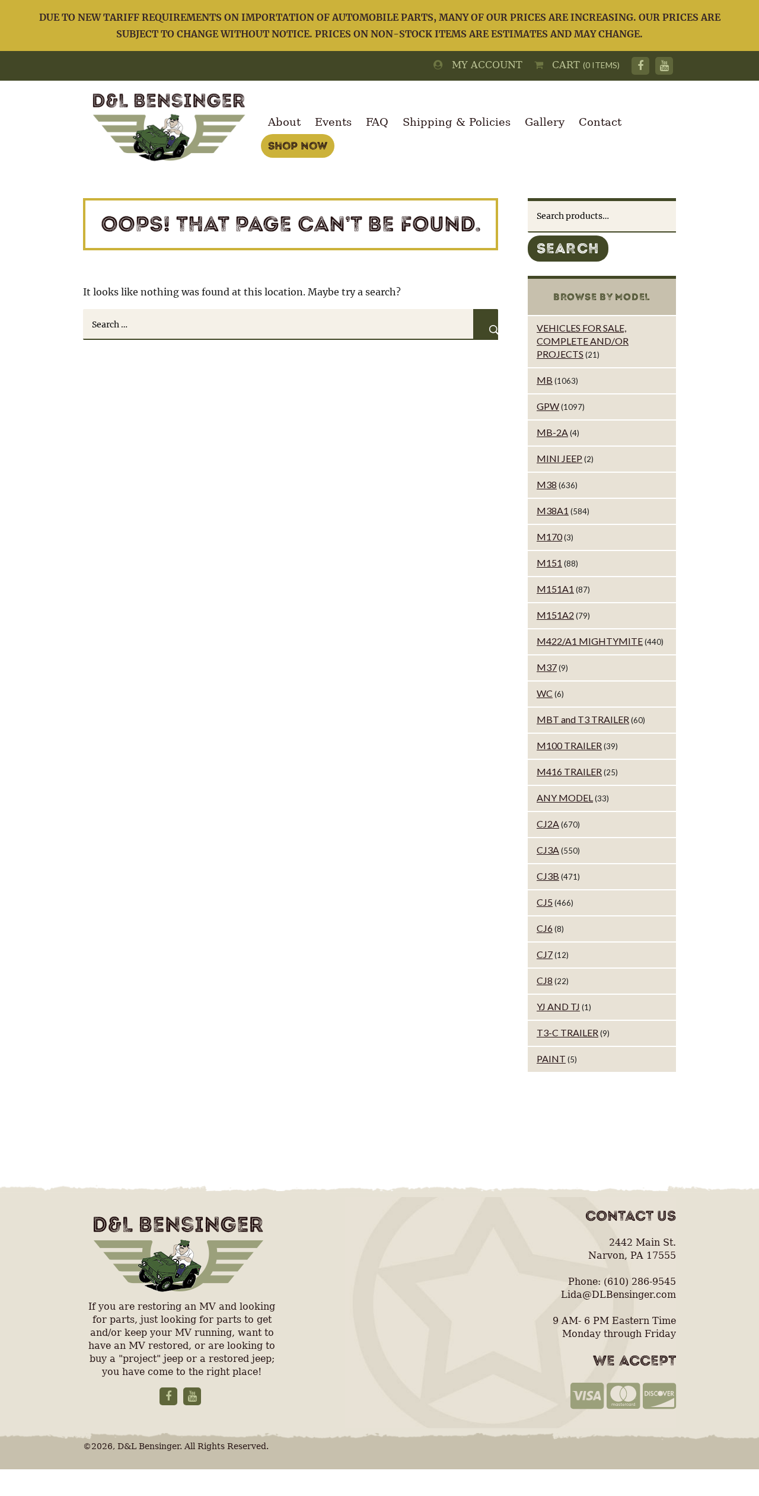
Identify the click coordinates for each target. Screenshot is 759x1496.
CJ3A (548, 849)
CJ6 (545, 928)
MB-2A (552, 432)
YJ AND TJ (558, 1006)
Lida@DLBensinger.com (618, 1294)
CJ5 (545, 902)
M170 (549, 536)
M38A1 (553, 510)
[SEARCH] (485, 324)
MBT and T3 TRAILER (583, 719)
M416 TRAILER (569, 771)
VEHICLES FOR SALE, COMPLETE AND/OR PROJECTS (583, 340)
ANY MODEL (565, 797)
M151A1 (555, 588)
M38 (547, 484)
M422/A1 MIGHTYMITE (590, 641)
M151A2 (555, 614)
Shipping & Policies (457, 122)
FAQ (377, 122)
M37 (547, 667)
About (284, 122)
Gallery (545, 122)
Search (568, 248)
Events (333, 122)
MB (545, 380)
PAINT (551, 1058)
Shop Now (297, 145)
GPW (548, 406)
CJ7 (545, 954)
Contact (600, 122)
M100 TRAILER (569, 745)
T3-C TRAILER (567, 1032)
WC (545, 693)
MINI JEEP (559, 458)
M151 (549, 562)
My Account (482, 65)
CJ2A (548, 823)
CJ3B (548, 875)
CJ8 (545, 980)
